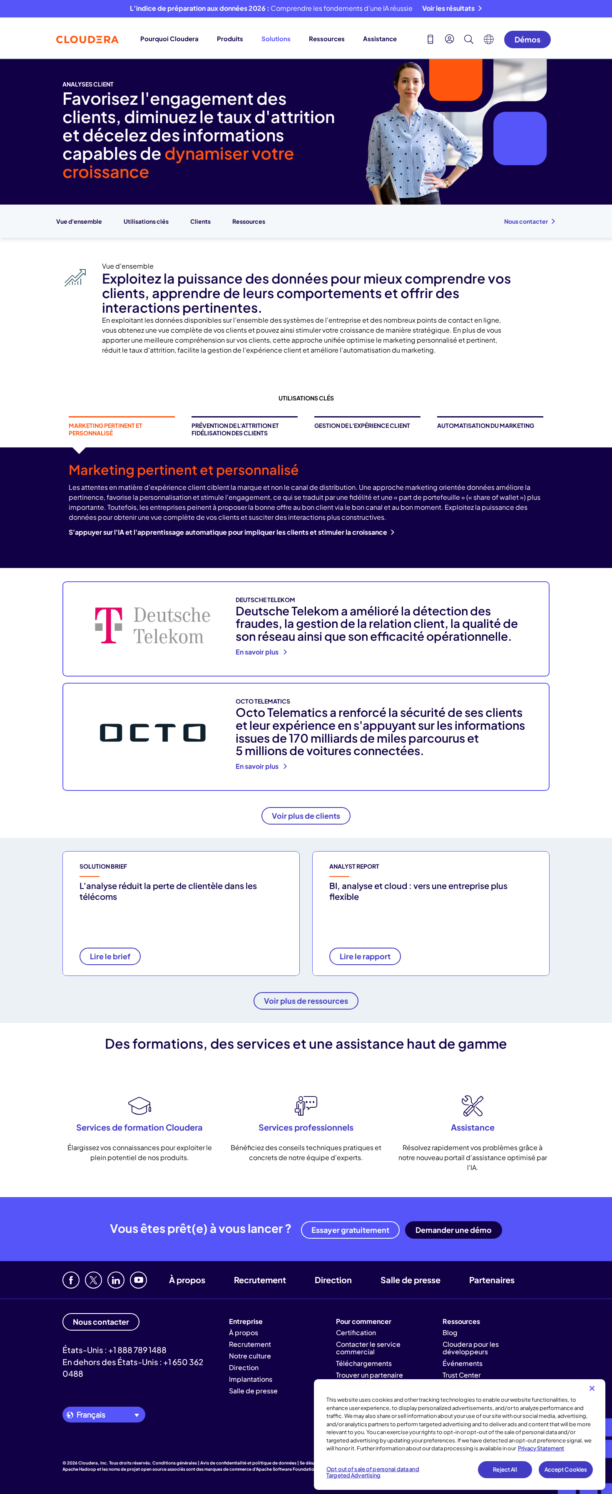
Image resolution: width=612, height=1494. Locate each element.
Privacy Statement (541, 1448)
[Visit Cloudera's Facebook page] (71, 1280)
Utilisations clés (146, 221)
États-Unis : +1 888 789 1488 (114, 1350)
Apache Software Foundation (286, 1469)
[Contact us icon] (430, 40)
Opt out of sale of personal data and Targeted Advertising (372, 1472)
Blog (450, 1332)
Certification (356, 1332)
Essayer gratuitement (350, 1230)
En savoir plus (258, 651)
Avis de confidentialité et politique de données (248, 1462)
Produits (230, 38)
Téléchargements (364, 1363)
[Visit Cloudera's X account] (93, 1280)
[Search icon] (468, 40)
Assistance (380, 38)
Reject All (505, 1469)
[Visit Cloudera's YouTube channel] (138, 1280)
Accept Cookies (566, 1469)
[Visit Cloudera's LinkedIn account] (115, 1280)
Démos (527, 39)
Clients (200, 221)
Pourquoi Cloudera (169, 38)
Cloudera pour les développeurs (471, 1348)
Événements (463, 1363)
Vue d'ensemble (79, 221)
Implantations (250, 1379)
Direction (333, 1279)
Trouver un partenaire (369, 1375)
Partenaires (492, 1279)
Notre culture (250, 1355)
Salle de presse (410, 1279)
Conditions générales (174, 1462)
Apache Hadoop (79, 1469)
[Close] (592, 1388)
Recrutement (260, 1279)
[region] (459, 1434)
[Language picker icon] (488, 41)
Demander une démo (453, 1230)
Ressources (327, 38)
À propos (187, 1279)
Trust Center (462, 1375)
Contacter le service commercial (368, 1348)
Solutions (276, 38)
